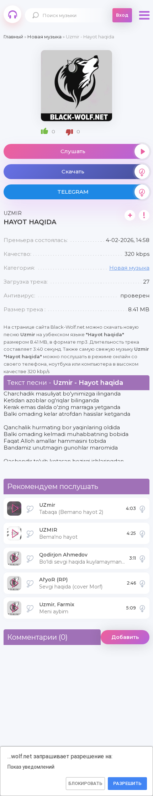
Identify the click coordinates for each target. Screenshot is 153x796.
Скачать (73, 171)
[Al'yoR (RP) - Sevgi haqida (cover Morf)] (142, 583)
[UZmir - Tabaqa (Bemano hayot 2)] (142, 508)
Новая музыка (129, 267)
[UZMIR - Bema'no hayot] (142, 533)
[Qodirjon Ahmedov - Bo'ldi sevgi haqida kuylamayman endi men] (142, 558)
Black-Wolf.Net (12, 14)
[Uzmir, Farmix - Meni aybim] (142, 608)
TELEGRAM (73, 191)
